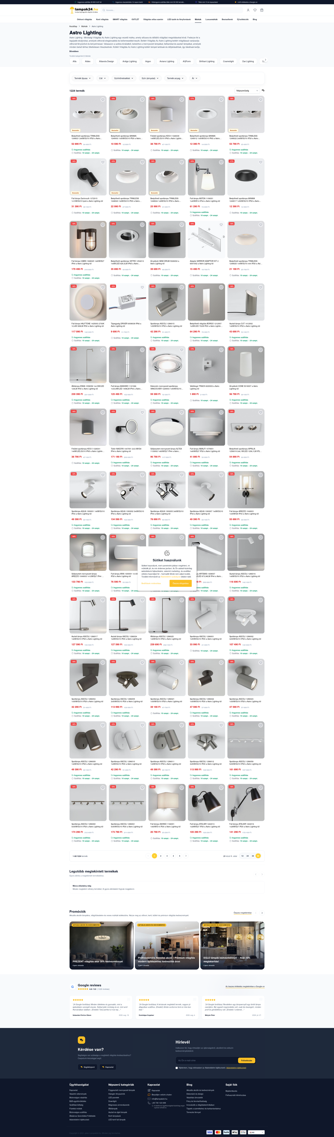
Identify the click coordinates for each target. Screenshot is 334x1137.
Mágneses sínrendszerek (118, 1105)
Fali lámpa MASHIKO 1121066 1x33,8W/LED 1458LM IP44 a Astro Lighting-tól (125, 388)
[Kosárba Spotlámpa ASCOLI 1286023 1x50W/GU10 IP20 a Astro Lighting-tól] (260, 694)
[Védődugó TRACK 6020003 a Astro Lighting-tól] (206, 364)
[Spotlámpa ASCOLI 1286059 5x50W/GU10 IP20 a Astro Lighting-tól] (246, 740)
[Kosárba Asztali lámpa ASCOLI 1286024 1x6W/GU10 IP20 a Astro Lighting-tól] (142, 631)
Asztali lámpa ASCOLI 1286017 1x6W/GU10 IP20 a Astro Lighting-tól (87, 637)
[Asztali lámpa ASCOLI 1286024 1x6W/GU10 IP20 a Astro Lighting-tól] (127, 615)
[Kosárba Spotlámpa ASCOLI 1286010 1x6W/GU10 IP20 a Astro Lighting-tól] (142, 756)
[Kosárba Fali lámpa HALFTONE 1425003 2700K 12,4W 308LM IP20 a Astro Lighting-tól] (102, 319)
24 (248, 855)
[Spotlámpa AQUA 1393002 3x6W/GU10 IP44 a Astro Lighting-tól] (127, 489)
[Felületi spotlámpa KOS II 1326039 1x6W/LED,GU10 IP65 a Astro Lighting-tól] (167, 114)
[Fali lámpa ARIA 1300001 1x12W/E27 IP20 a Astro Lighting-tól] (127, 552)
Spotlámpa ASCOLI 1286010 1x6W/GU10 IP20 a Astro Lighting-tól (126, 762)
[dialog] (167, 568)
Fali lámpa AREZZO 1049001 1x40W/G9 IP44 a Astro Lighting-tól (244, 512)
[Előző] (255, 874)
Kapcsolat (109, 1067)
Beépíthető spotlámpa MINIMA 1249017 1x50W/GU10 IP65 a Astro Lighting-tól (244, 201)
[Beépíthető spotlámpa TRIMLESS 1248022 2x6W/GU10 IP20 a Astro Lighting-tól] (246, 114)
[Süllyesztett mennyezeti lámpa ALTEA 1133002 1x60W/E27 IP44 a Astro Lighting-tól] (167, 427)
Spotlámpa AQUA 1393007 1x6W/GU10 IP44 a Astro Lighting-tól (206, 512)
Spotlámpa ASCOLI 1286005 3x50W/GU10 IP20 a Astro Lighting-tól (127, 700)
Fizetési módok (75, 1108)
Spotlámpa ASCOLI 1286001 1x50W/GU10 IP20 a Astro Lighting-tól (206, 637)
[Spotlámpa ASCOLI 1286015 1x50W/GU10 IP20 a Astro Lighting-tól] (167, 302)
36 (253, 855)
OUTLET (135, 19)
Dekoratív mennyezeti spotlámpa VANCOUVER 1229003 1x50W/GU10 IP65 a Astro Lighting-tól (165, 388)
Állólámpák (112, 1108)
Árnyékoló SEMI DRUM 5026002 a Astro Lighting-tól (164, 262)
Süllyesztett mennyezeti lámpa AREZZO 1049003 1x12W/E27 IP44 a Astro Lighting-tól (87, 576)
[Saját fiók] (248, 10)
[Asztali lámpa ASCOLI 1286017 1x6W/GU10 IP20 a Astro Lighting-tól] (88, 615)
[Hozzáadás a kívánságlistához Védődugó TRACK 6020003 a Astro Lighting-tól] (221, 350)
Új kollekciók (243, 19)
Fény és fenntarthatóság (196, 1101)
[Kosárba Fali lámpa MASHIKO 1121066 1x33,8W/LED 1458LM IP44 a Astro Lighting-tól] (142, 381)
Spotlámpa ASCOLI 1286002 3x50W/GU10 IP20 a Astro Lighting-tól (245, 637)
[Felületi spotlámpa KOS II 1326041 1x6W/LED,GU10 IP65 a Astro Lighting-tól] (88, 427)
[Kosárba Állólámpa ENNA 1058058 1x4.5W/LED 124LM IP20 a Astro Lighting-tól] (102, 381)
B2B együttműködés (77, 1101)
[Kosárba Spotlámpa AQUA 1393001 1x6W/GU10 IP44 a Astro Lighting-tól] (102, 506)
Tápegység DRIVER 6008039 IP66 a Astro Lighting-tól (126, 324)
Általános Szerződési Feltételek (82, 1116)
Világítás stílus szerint (153, 19)
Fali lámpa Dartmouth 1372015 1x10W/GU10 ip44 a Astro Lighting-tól (87, 199)
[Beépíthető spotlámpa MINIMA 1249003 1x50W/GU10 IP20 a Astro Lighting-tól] (127, 114)
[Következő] (265, 59)
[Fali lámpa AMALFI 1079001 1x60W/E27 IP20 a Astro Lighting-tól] (206, 427)
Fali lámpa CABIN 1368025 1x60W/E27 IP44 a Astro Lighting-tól (88, 262)
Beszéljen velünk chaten (162, 1094)
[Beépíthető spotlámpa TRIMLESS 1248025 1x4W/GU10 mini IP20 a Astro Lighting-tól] (246, 239)
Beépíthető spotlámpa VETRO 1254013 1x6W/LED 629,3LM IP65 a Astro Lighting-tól (127, 263)
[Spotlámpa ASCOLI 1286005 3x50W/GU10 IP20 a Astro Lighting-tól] (127, 677)
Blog (255, 19)
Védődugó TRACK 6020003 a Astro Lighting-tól (204, 387)
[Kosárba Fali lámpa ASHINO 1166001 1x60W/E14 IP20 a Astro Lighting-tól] (181, 819)
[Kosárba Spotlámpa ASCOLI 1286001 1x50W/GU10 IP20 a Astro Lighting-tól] (221, 631)
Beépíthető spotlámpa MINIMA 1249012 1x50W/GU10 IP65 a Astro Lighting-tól (205, 138)
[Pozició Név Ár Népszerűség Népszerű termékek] (247, 91)
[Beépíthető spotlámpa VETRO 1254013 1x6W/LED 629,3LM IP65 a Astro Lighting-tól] (127, 239)
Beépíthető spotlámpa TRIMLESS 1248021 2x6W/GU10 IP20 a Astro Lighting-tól (86, 138)
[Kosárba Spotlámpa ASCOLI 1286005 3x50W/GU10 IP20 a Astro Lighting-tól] (142, 694)
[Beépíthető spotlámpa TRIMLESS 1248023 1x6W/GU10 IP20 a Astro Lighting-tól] (127, 177)
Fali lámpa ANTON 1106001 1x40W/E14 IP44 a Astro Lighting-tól (205, 199)
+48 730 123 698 (159, 1102)
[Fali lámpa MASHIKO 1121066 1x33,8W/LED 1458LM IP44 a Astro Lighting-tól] (127, 364)
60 (258, 855)
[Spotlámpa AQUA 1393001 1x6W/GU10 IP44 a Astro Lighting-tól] (88, 489)
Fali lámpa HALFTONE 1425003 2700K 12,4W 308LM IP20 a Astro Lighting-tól (88, 324)
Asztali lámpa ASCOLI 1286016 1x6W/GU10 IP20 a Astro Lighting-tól (244, 574)
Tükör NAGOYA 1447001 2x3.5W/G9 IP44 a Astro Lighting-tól (126, 449)
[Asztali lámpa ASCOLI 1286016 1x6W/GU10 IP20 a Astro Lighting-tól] (246, 552)
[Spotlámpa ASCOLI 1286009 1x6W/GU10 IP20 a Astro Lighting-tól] (88, 740)
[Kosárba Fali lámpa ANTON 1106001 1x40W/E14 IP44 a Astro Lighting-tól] (221, 193)
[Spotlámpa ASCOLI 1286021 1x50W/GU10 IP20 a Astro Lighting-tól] (167, 677)
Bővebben (74, 51)
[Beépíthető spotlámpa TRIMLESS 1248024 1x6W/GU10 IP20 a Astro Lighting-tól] (167, 177)
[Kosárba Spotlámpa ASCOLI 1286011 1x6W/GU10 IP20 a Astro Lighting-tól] (181, 756)
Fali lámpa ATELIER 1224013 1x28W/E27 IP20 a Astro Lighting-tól (205, 825)
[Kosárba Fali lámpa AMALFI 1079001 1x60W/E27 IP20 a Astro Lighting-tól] (221, 444)
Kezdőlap (73, 26)
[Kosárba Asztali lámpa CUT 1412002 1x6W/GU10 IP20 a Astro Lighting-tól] (260, 319)
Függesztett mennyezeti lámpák (121, 1090)
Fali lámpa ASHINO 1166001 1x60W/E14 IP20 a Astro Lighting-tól (165, 825)
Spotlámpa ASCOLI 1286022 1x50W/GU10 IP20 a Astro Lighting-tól (206, 700)
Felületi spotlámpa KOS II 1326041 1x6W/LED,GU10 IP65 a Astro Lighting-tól (88, 451)
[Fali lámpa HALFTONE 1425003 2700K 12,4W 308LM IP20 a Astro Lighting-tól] (88, 302)
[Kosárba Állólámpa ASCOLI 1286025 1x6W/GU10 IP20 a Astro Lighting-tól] (181, 631)
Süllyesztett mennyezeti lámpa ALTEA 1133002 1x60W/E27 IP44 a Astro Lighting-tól (166, 451)
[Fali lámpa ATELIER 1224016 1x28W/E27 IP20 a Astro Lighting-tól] (246, 802)
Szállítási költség (76, 1105)
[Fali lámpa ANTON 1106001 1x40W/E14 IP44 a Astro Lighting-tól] (206, 177)
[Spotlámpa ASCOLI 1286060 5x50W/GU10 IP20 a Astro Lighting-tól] (88, 802)
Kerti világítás (102, 19)
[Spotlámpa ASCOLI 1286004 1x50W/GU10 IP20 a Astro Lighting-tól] (88, 677)
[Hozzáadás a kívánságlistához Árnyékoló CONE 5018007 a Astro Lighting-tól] (260, 350)
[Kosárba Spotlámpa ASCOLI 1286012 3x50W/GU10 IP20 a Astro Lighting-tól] (221, 756)
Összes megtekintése (243, 912)
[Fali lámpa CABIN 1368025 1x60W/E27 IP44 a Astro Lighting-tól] (88, 239)
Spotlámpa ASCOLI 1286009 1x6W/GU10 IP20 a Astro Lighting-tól (87, 762)
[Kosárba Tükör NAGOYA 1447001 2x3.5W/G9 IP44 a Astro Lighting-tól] (142, 444)
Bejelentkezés (231, 1091)
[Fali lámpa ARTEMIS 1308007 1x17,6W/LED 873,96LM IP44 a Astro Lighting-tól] (206, 552)
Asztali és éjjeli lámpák (117, 1112)
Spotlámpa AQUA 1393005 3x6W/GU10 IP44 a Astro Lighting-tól (166, 512)
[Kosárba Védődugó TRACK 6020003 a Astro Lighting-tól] (221, 381)
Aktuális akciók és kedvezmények (200, 1090)
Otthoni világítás (84, 19)
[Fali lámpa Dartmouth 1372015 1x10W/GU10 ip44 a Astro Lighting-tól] (88, 177)
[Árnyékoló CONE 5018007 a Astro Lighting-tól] (246, 364)
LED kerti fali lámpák (116, 1119)
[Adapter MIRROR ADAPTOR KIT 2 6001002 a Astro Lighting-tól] (206, 239)
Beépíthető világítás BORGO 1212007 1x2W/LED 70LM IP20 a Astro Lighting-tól (206, 326)
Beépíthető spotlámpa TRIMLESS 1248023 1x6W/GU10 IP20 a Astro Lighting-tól (125, 201)
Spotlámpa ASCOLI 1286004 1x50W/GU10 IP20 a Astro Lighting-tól (87, 700)
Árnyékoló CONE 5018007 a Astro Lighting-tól (243, 387)
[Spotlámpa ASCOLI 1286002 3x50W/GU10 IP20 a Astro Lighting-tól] (246, 615)
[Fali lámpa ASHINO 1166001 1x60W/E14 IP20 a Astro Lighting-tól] (167, 802)
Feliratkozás (246, 1060)
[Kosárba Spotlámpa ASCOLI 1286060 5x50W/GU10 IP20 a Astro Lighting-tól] (102, 819)
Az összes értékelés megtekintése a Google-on (245, 986)
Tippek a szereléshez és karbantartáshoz (203, 1108)
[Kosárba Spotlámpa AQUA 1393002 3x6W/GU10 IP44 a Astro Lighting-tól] (142, 506)
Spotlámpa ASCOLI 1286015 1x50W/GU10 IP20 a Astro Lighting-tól (166, 324)
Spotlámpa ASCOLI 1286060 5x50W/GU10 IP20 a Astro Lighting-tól (87, 825)
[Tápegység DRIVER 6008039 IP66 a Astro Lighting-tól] (127, 302)
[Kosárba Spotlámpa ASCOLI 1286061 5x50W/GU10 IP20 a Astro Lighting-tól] (142, 819)
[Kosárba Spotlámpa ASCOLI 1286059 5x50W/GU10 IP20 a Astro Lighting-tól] (260, 756)
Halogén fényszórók (116, 1093)
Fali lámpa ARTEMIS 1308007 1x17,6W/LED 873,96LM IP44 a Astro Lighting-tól (205, 576)
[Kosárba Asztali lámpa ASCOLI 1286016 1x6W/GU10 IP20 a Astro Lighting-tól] (260, 569)
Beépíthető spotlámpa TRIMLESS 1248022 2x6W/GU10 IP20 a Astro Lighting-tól (243, 138)
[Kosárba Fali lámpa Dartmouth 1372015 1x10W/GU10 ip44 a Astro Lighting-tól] (102, 193)
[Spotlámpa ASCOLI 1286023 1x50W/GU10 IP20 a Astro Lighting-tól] (246, 677)
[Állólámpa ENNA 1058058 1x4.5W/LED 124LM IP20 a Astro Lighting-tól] (88, 364)
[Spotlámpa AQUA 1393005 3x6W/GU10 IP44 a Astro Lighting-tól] (167, 489)
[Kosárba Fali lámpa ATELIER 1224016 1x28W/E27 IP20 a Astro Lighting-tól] (260, 819)
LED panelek (113, 1097)
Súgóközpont (89, 1067)
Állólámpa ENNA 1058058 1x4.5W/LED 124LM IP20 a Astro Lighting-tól (88, 387)
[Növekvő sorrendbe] (263, 90)
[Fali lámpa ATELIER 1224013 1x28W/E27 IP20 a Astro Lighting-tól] (206, 802)
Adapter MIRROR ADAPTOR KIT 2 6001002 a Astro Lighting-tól (204, 262)
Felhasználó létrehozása (236, 1095)
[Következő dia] (262, 913)
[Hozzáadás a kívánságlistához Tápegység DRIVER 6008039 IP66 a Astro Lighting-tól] (142, 287)
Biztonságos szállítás (78, 1112)
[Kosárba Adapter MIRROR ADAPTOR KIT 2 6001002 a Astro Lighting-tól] (221, 256)
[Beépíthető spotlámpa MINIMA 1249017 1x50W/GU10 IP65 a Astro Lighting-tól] (246, 177)
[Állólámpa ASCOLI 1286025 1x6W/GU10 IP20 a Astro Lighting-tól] (167, 615)
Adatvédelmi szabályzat (170, 576)
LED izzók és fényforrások (179, 19)
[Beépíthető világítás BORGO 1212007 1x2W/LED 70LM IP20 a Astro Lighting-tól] (206, 302)
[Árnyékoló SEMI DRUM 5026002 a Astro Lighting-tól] (167, 239)
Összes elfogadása (181, 583)
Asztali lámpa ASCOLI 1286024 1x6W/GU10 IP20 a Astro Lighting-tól (126, 637)
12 (242, 855)
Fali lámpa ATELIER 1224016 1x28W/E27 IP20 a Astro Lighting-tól (244, 825)
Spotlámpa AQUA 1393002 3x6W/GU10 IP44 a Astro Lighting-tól (127, 512)
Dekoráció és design (194, 1093)
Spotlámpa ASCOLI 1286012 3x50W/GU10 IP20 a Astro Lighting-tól (206, 762)
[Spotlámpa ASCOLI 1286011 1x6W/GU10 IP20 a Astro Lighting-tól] (167, 740)
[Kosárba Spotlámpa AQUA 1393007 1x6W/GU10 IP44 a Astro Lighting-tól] (221, 506)
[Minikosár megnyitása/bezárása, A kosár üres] (262, 10)
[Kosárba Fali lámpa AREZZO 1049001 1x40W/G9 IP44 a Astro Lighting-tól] (260, 506)
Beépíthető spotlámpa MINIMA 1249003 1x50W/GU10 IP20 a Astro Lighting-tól (126, 138)
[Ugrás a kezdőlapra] (83, 10)
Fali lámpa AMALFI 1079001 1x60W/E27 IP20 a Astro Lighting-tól (205, 449)
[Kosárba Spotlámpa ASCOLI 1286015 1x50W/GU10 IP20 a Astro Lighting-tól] (181, 319)
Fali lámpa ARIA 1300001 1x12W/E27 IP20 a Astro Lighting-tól (126, 574)
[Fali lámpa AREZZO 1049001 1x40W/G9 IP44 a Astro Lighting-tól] (246, 489)
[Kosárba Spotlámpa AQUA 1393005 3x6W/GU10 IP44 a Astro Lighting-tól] (181, 506)
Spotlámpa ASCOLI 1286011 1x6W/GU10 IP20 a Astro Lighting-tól (165, 762)
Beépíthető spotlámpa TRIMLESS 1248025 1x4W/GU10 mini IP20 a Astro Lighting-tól (245, 263)
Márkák (198, 19)
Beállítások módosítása (151, 583)
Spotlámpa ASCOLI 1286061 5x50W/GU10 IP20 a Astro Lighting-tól (127, 825)
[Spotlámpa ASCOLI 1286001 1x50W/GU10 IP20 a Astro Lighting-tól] (206, 615)
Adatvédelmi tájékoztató (236, 1067)
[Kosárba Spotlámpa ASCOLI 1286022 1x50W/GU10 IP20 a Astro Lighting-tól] (221, 694)
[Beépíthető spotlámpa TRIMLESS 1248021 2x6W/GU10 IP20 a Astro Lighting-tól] (88, 114)
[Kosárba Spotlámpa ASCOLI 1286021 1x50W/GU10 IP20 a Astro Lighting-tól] (181, 694)
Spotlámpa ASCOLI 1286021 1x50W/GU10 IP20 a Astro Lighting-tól (166, 700)
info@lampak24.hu (159, 1098)
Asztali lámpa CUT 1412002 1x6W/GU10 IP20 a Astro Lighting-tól (244, 324)
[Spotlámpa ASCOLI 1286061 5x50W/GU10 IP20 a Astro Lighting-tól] (127, 802)
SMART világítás (120, 19)
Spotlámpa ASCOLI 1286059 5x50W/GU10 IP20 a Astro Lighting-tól (245, 762)
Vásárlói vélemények (77, 1093)
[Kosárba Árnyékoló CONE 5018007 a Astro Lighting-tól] (260, 381)
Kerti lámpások (114, 1116)
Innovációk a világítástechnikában (200, 1105)
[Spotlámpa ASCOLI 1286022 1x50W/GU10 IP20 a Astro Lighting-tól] (206, 677)
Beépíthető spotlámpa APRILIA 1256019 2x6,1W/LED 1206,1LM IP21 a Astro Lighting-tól (245, 451)
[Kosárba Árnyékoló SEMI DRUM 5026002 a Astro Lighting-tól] (181, 256)
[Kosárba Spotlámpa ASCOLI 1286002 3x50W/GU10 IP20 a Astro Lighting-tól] (260, 631)
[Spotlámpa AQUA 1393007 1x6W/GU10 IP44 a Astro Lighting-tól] (206, 489)
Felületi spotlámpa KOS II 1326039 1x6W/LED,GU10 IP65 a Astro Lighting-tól (166, 138)
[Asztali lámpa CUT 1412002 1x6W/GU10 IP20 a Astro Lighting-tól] (246, 302)
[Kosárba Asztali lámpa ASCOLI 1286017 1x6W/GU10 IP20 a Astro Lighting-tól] (102, 631)
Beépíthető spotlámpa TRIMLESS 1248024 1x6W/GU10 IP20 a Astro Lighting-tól (164, 201)
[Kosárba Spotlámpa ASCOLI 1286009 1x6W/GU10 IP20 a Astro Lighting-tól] (102, 756)
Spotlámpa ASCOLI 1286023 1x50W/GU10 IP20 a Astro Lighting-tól (245, 700)
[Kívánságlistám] (255, 10)
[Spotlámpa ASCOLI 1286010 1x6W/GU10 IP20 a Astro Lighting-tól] (127, 740)
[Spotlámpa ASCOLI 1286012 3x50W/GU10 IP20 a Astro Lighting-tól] (206, 740)
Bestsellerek (227, 19)
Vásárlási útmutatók (194, 1097)
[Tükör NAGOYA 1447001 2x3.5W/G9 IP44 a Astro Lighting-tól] (127, 427)
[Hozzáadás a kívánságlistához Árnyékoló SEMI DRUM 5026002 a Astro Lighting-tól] (181, 224)
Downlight (112, 1101)
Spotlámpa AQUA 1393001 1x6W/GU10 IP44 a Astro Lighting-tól (88, 512)
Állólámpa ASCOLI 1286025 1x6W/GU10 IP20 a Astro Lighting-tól (165, 637)
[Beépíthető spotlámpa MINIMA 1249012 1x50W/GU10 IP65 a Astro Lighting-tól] (206, 114)
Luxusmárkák (212, 19)
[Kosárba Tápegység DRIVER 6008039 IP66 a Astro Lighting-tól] (142, 319)
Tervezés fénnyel (193, 1112)
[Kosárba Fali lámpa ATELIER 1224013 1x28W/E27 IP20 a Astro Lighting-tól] (221, 819)
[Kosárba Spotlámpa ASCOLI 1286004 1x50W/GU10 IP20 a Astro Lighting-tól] (102, 694)
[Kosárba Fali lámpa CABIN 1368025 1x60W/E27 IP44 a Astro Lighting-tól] (102, 256)
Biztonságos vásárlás (78, 1097)
